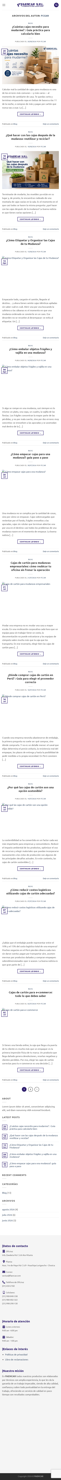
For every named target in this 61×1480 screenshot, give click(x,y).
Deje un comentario (51, 124)
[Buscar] (56, 5)
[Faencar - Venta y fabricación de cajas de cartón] (30, 5)
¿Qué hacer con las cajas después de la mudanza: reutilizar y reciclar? (30, 136)
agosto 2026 (8, 1209)
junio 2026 (7, 1220)
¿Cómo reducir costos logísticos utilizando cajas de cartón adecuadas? (30, 891)
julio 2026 (7, 1214)
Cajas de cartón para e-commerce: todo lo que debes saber (30, 994)
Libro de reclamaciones (16, 1359)
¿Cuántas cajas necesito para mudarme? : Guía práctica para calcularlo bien (30, 30)
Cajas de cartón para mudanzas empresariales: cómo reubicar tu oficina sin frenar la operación (30, 566)
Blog (30, 23)
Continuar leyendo (30, 114)
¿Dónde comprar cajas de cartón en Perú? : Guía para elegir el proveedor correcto (30, 678)
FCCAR (45, 15)
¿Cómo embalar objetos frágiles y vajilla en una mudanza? (30, 350)
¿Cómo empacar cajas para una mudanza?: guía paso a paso (30, 455)
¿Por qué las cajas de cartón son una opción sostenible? (30, 789)
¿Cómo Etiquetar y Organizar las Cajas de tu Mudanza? (30, 242)
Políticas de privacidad (16, 1354)
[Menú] (4, 4)
